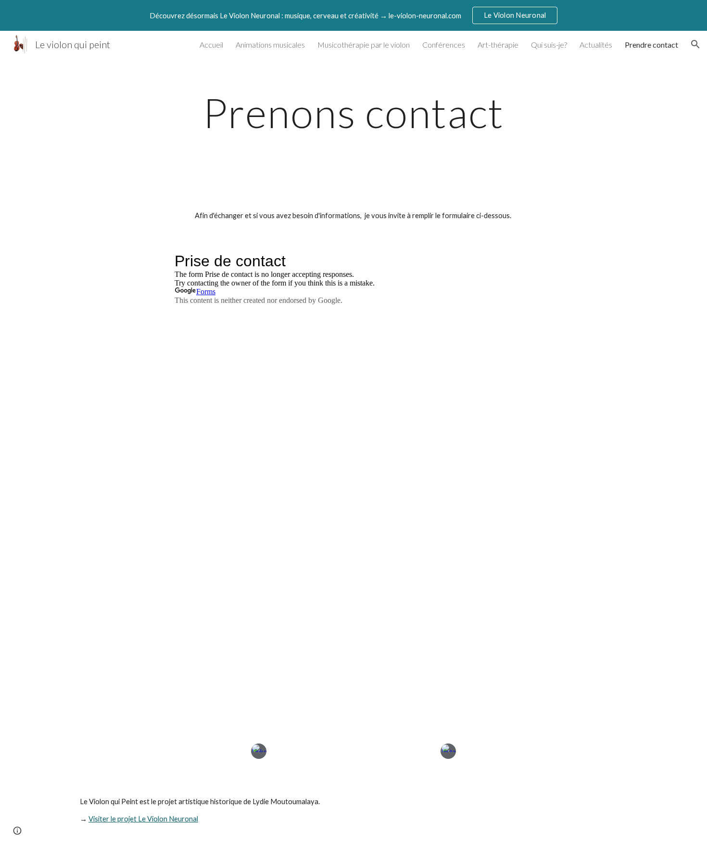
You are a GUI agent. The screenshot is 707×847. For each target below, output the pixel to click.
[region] (353, 15)
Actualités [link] (596, 44)
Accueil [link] (211, 44)
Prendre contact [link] (651, 44)
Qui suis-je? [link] (549, 44)
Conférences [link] (443, 44)
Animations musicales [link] (270, 44)
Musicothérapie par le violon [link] (363, 44)
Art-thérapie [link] (498, 44)
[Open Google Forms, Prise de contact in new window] (517, 261)
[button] (695, 44)
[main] (353, 112)
